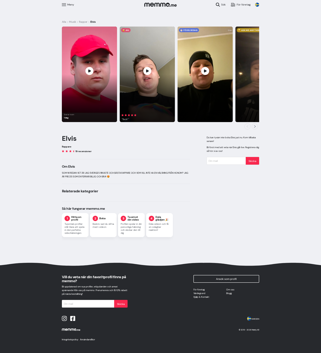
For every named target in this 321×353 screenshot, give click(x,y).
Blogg (229, 293)
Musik (72, 22)
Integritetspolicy (70, 339)
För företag (199, 289)
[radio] (122, 115)
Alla (64, 22)
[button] (129, 116)
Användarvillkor (87, 339)
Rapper (83, 22)
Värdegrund (199, 293)
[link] (257, 5)
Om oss (230, 289)
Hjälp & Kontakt (201, 296)
